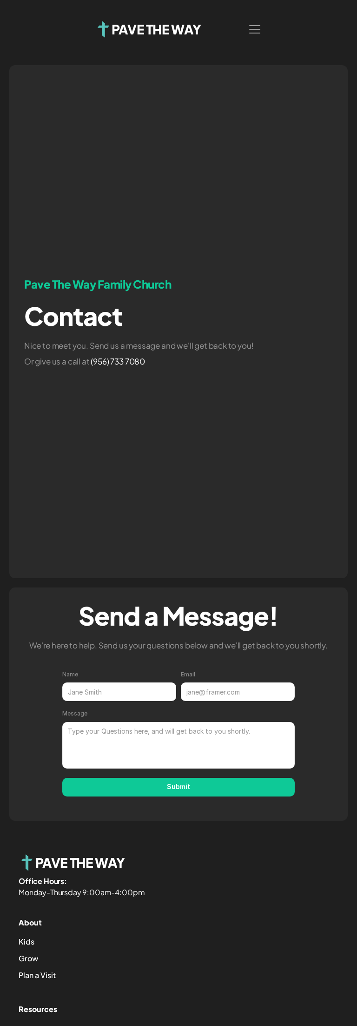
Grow (28, 958)
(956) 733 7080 (118, 361)
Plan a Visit (37, 975)
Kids (26, 941)
